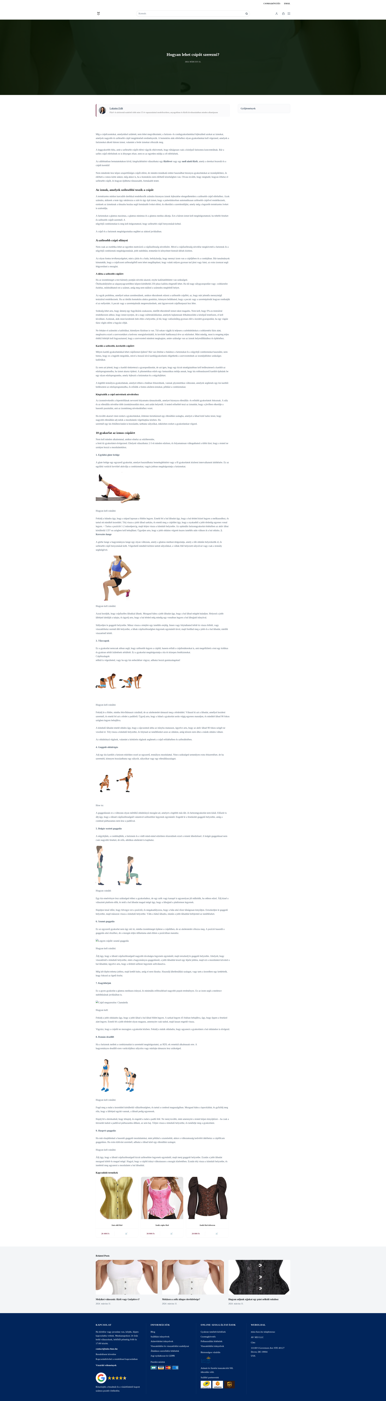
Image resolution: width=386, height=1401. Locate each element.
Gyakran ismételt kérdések (213, 1331)
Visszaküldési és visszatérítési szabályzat (170, 1346)
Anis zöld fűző (116, 1225)
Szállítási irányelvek (160, 1336)
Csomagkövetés (271, 4)
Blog (153, 1331)
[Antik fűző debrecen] (207, 1198)
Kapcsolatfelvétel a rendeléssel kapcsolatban (117, 1359)
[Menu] (289, 13)
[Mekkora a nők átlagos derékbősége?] (193, 1277)
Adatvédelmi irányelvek (162, 1341)
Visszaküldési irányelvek (212, 1346)
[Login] (276, 14)
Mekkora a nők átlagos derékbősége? (181, 1299)
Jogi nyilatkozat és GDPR (163, 1355)
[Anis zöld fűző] (117, 1198)
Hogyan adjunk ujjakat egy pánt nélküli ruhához (253, 1299)
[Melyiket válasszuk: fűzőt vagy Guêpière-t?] (127, 1277)
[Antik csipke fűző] (162, 1198)
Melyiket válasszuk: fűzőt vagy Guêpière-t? (118, 1299)
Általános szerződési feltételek (165, 1351)
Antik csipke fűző (162, 1225)
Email (287, 4)
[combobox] (191, 13)
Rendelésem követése (106, 1354)
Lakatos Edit (116, 108)
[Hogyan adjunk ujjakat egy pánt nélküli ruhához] (259, 1277)
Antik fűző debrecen (207, 1225)
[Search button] (247, 14)
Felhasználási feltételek (211, 1341)
